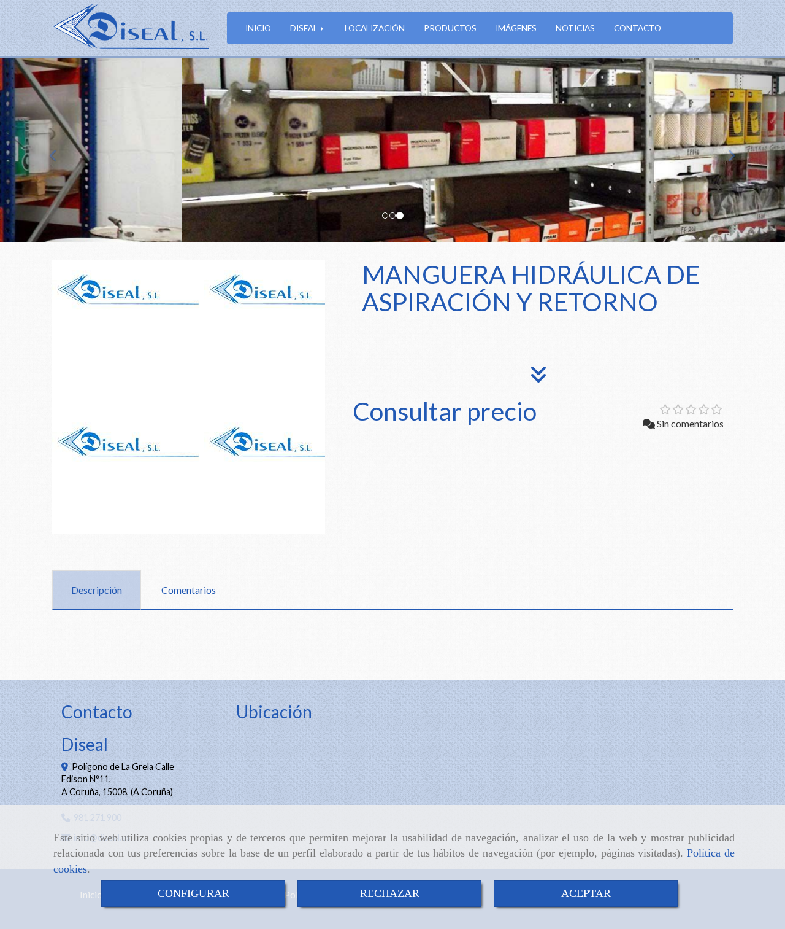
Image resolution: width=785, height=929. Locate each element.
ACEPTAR (586, 893)
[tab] (96, 590)
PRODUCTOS (450, 28)
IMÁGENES (516, 28)
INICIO (258, 28)
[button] (59, 150)
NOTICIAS (575, 28)
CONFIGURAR (193, 893)
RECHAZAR (389, 893)
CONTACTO (637, 28)
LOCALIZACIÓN (375, 28)
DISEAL (305, 28)
